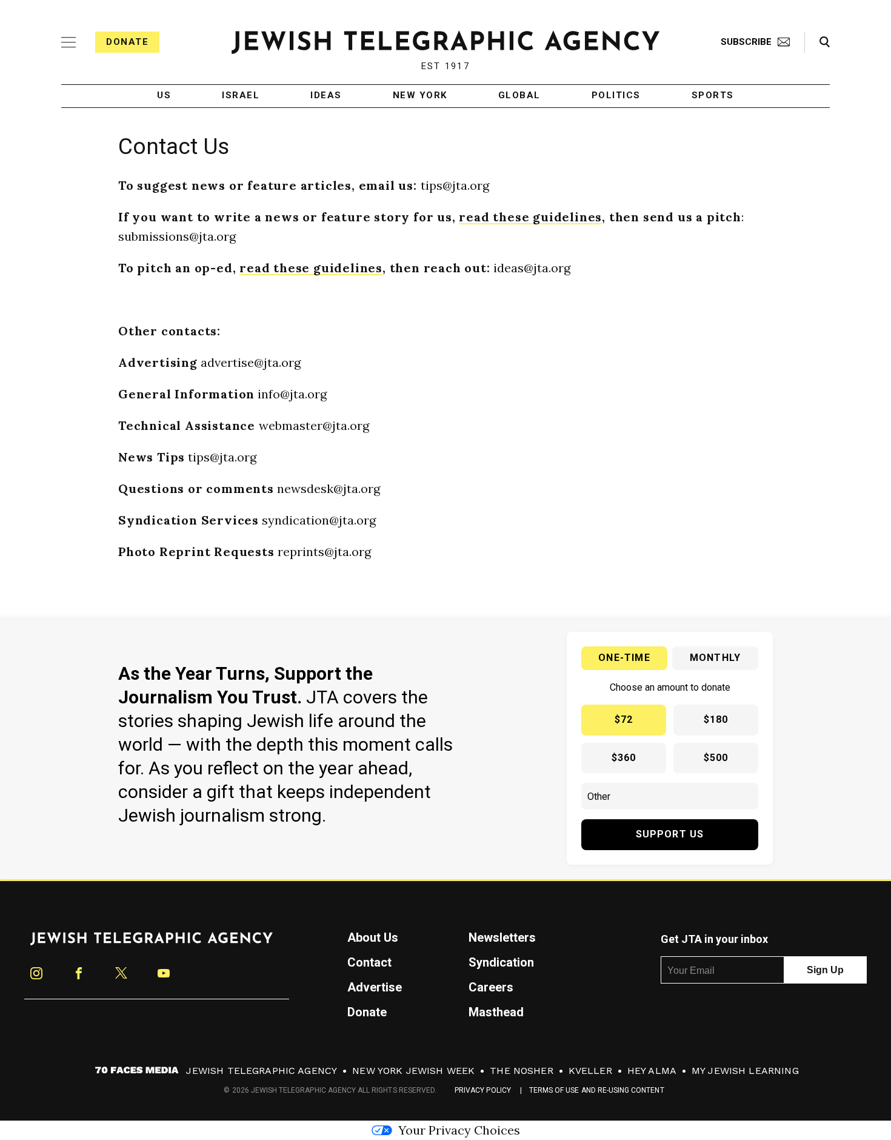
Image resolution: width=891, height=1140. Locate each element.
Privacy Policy (483, 1090)
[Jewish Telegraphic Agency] (151, 943)
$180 (716, 719)
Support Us (670, 834)
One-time (624, 657)
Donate (127, 41)
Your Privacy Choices (459, 1130)
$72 (624, 719)
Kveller (590, 1070)
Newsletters (502, 937)
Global (519, 96)
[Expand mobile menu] (68, 42)
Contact (369, 962)
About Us (372, 937)
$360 (624, 757)
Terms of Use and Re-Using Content (596, 1090)
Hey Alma (651, 1070)
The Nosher (521, 1070)
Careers (491, 987)
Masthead (496, 1012)
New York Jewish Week (413, 1070)
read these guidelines (530, 216)
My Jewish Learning (745, 1070)
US (164, 96)
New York (420, 96)
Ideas (326, 96)
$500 (716, 757)
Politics (616, 96)
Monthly (715, 657)
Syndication (501, 962)
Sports (713, 96)
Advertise (374, 987)
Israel (240, 96)
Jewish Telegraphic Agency (261, 1070)
